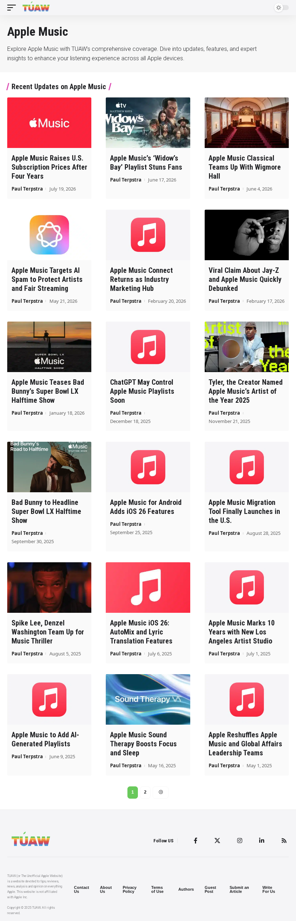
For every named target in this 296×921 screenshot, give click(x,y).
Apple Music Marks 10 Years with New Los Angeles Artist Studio (242, 632)
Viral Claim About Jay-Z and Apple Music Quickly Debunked (245, 279)
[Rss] (284, 840)
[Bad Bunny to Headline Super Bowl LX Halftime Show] (49, 467)
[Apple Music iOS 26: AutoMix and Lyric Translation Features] (148, 587)
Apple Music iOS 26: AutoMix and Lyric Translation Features (141, 632)
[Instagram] (239, 840)
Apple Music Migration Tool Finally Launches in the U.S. (244, 511)
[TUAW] (36, 7)
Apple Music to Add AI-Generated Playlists (45, 739)
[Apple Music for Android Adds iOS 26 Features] (148, 467)
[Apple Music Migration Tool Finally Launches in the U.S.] (247, 467)
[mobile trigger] (13, 7)
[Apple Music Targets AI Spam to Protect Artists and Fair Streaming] (49, 235)
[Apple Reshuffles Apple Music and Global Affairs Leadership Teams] (247, 699)
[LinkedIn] (261, 840)
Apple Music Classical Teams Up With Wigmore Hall (245, 167)
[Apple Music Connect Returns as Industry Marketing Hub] (148, 235)
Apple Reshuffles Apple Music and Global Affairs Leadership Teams (245, 743)
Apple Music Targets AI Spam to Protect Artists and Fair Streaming (47, 279)
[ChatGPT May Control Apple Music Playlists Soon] (148, 347)
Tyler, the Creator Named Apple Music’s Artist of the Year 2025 (246, 391)
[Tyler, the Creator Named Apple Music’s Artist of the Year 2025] (247, 347)
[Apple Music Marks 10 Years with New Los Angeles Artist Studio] (247, 587)
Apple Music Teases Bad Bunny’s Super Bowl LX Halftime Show (48, 391)
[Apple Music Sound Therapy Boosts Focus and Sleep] (148, 699)
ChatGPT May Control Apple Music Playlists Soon (142, 391)
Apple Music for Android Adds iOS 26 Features (146, 507)
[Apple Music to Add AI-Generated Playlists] (49, 699)
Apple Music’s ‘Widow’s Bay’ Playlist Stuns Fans (146, 162)
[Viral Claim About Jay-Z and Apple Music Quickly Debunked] (247, 235)
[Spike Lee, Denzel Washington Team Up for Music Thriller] (49, 587)
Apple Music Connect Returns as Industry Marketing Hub (141, 279)
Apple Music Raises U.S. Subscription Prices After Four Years (49, 167)
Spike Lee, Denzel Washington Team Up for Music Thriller (48, 632)
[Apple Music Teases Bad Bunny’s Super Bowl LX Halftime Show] (49, 347)
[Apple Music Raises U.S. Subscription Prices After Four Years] (49, 122)
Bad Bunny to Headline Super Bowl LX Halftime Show (46, 511)
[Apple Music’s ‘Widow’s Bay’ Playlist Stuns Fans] (148, 122)
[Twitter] (217, 840)
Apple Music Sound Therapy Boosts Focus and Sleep (143, 743)
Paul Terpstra (27, 188)
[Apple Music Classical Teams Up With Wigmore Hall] (247, 122)
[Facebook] (195, 840)
